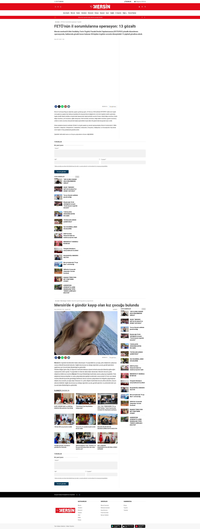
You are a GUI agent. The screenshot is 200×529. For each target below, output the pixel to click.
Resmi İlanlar (132, 13)
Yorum (57, 148)
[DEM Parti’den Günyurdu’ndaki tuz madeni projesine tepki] (58, 237)
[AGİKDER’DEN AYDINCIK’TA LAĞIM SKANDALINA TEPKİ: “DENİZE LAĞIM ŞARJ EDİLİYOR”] (58, 289)
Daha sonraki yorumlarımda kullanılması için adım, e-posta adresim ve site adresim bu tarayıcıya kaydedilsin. (81, 166)
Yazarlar (126, 510)
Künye (125, 505)
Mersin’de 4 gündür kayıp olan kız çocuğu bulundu (68, 17)
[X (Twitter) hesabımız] (55, 7)
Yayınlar (126, 507)
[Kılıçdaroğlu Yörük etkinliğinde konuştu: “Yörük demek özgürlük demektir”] (58, 206)
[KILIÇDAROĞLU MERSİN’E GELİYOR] (58, 259)
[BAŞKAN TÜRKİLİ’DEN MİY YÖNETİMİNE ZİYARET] (58, 281)
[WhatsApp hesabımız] (61, 7)
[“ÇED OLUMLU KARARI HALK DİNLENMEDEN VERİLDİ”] (58, 183)
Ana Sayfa (66, 13)
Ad (56, 159)
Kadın (78, 13)
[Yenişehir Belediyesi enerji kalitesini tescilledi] (58, 252)
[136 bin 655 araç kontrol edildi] (64, 419)
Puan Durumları (104, 512)
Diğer (124, 13)
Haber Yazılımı (70, 526)
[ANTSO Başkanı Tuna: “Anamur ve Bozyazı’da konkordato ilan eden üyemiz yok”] (86, 437)
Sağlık (112, 13)
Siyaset (102, 13)
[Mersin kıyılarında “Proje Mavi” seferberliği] (58, 266)
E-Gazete (118, 13)
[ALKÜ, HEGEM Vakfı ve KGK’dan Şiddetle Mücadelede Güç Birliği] (64, 398)
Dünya (97, 13)
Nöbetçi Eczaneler (105, 507)
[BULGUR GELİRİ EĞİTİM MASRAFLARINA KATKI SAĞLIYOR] (108, 419)
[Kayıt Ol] (139, 6)
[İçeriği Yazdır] (68, 106)
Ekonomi (90, 13)
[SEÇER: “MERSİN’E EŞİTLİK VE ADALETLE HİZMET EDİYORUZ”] (58, 191)
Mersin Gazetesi (105, 505)
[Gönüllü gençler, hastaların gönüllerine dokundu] (64, 437)
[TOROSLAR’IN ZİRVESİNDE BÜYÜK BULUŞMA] (58, 216)
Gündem (84, 13)
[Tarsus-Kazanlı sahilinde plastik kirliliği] (58, 199)
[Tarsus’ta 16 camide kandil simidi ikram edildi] (86, 419)
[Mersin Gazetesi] (100, 9)
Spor (107, 13)
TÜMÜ (77, 176)
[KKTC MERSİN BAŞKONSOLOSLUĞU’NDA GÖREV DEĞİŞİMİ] (108, 437)
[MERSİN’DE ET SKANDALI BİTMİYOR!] (58, 245)
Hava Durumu (104, 510)
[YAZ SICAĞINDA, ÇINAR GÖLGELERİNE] (58, 231)
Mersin (73, 13)
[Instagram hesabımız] (58, 7)
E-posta (103, 159)
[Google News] (113, 106)
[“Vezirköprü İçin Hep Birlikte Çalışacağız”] (86, 398)
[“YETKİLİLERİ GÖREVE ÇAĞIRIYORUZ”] (58, 224)
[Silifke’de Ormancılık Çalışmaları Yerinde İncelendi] (58, 273)
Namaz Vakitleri (105, 515)
